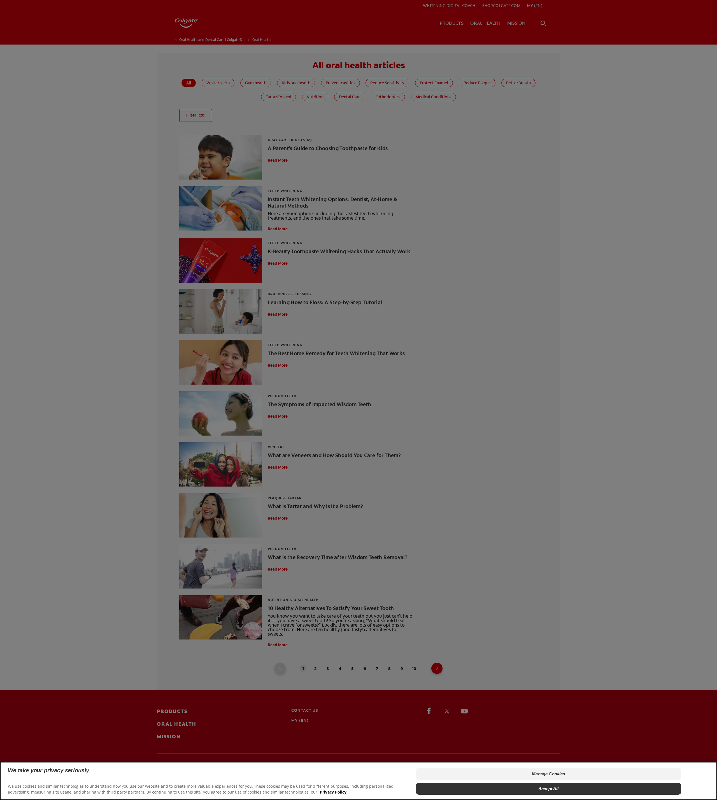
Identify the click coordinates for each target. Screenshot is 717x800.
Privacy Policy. (334, 791)
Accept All (548, 788)
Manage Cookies (548, 773)
